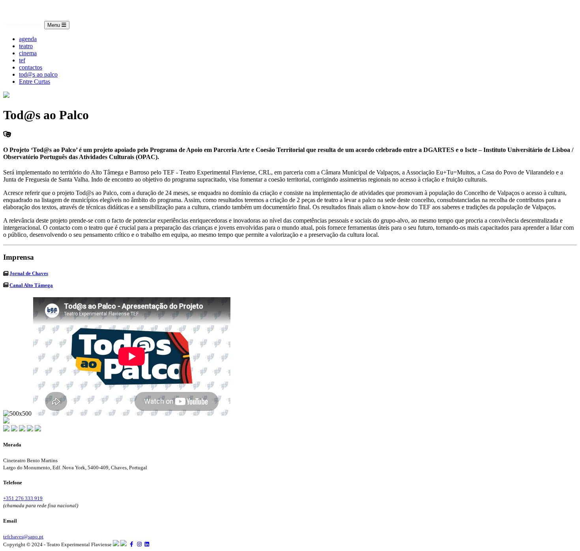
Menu (54, 25)
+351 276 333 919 (23, 498)
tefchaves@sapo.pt (23, 537)
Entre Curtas (34, 81)
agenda (28, 39)
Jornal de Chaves (28, 273)
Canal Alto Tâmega (31, 285)
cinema (28, 53)
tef (22, 60)
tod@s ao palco (38, 74)
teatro (26, 46)
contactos (30, 67)
